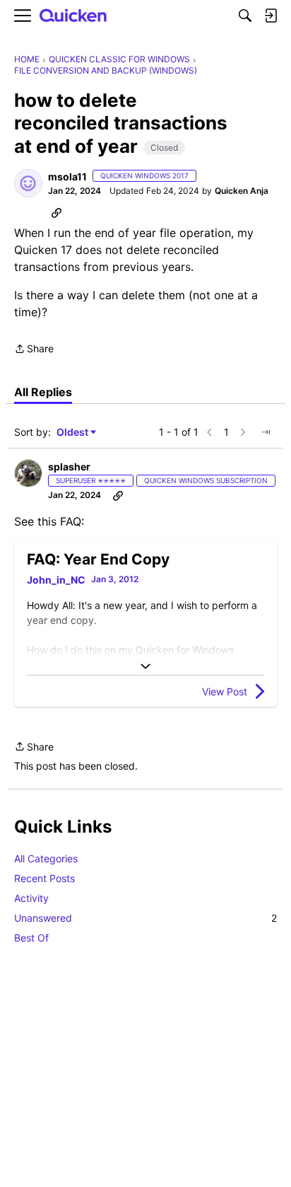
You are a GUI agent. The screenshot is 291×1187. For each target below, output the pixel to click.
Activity (31, 898)
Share (34, 349)
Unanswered (145, 918)
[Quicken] (73, 16)
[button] (28, 183)
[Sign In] (270, 15)
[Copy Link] (56, 212)
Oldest (73, 432)
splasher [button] (69, 467)
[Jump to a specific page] (265, 432)
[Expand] (145, 666)
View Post (224, 691)
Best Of (31, 938)
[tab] (43, 392)
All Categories (46, 858)
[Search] (245, 15)
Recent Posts (44, 878)
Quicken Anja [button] (241, 190)
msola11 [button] (67, 176)
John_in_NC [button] (56, 580)
